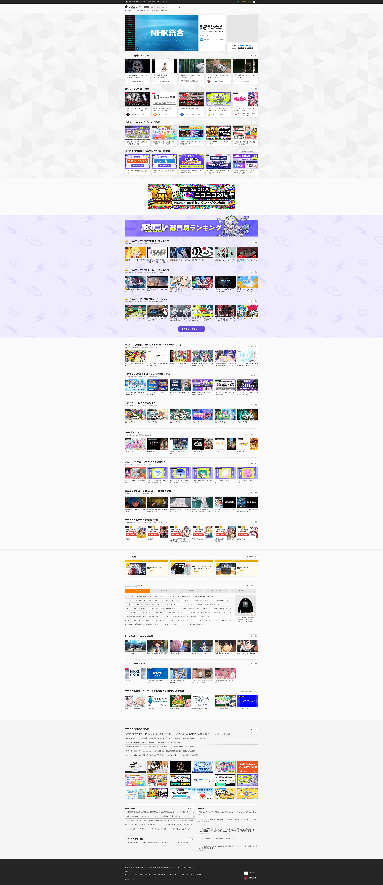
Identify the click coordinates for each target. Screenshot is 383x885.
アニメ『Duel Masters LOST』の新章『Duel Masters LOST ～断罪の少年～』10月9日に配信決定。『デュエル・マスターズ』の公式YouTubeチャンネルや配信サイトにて (177, 620)
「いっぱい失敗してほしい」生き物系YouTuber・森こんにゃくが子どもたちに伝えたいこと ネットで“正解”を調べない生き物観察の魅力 (171, 604)
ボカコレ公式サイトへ (191, 329)
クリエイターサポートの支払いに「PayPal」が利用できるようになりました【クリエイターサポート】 (159, 820)
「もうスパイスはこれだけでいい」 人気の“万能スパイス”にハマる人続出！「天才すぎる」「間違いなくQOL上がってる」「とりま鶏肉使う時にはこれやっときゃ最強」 (177, 608)
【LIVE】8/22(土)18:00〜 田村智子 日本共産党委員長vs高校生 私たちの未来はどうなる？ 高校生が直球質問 (161, 755)
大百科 (149, 1)
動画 (130, 1)
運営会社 (196, 867)
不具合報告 (148, 874)
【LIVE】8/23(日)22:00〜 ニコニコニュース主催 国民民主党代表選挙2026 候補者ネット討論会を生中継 (160, 751)
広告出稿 (181, 874)
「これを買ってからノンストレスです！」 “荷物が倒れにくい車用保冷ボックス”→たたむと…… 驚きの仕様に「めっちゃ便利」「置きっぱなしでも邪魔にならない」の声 (177, 612)
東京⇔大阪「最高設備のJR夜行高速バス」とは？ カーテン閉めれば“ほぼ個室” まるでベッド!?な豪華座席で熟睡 (162, 624)
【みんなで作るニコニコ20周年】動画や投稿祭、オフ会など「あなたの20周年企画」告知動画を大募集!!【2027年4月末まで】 (167, 738)
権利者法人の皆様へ (159, 874)
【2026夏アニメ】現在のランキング (137, 10)
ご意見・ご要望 (138, 874)
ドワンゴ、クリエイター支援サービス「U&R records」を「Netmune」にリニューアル (227, 812)
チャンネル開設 (172, 874)
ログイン (237, 1)
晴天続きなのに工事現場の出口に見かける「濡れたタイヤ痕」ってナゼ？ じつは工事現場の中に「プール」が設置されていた (167, 596)
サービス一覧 (128, 867)
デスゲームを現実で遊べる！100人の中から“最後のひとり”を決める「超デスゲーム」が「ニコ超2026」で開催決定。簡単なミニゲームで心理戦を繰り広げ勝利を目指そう (227, 830)
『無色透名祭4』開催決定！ (159, 10)
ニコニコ (133, 7)
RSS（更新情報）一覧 (140, 867)
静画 (133, 1)
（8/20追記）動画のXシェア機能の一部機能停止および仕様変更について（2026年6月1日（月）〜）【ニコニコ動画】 (160, 812)
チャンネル (144, 1)
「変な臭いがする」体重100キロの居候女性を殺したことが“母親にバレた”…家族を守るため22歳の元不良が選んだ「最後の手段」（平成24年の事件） (175, 600)
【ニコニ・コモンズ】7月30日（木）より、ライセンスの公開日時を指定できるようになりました (157, 829)
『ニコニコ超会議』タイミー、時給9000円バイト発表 (216, 838)
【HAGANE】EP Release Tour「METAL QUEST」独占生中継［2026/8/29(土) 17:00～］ (154, 742)
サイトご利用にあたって (184, 867)
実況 (153, 1)
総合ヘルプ (128, 874)
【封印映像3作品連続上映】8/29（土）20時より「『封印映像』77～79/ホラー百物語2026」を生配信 (159, 747)
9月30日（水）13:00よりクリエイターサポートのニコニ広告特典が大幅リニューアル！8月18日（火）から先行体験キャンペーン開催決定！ (160, 824)
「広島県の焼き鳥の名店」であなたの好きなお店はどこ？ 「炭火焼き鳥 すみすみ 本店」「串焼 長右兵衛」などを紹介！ (166, 616)
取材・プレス (190, 874)
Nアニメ (158, 1)
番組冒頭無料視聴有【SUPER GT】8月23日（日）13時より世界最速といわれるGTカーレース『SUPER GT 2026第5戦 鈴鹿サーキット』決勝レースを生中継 (177, 734)
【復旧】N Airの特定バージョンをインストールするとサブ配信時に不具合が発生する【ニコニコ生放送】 (160, 816)
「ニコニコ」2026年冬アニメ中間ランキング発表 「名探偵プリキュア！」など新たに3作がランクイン (228, 820)
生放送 (138, 1)
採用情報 (199, 874)
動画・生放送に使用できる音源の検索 (159, 867)
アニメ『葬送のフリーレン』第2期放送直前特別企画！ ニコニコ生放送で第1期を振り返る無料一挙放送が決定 (227, 847)
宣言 (174, 867)
